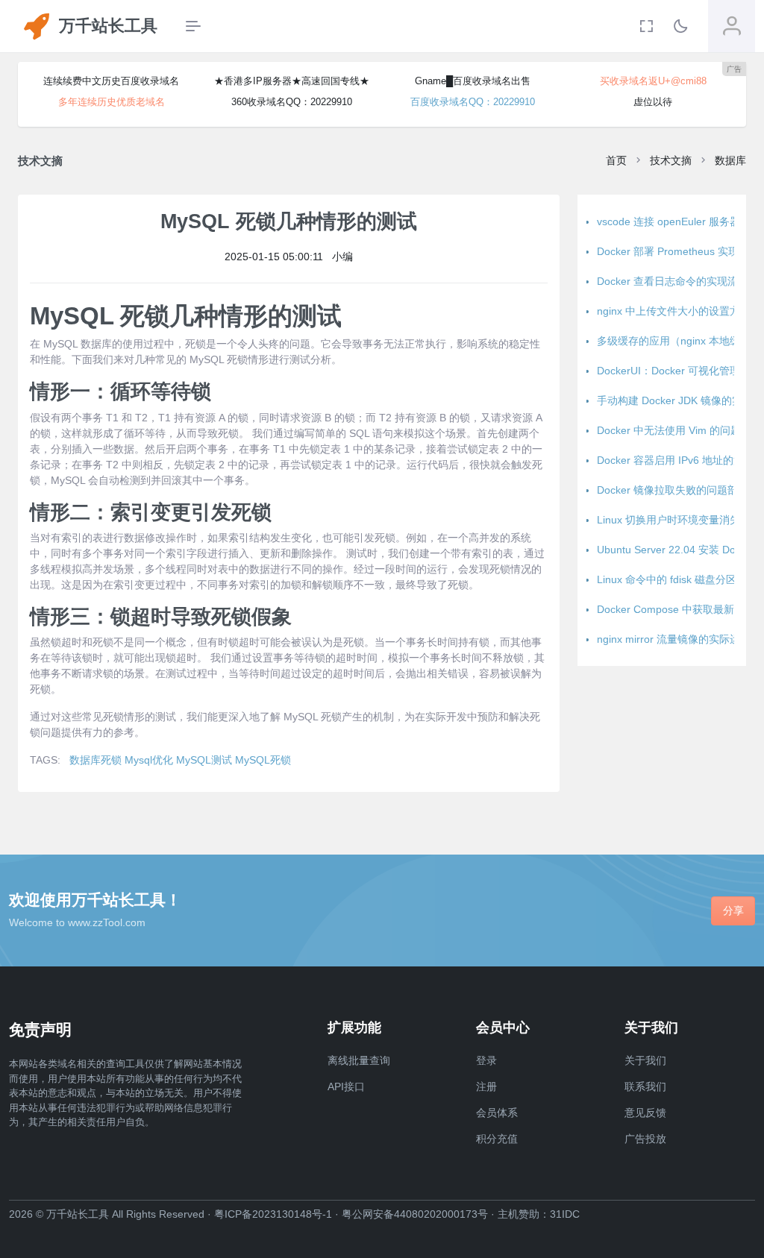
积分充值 (497, 1139)
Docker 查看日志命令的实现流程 (672, 281)
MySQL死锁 (263, 760)
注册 (486, 1086)
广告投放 (645, 1139)
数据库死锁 (95, 760)
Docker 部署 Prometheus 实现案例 (678, 251)
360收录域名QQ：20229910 (291, 101)
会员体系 (497, 1113)
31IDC (565, 1214)
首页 (616, 160)
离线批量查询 (359, 1060)
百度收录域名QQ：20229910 (472, 101)
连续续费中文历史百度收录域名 (111, 81)
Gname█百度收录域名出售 (472, 81)
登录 (486, 1060)
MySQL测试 (204, 760)
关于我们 (645, 1060)
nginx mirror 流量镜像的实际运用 (674, 639)
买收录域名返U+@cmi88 (653, 81)
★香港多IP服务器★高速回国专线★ (291, 81)
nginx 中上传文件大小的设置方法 (674, 311)
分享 (733, 910)
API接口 (346, 1086)
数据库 (730, 160)
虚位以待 (652, 101)
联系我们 (645, 1086)
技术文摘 (671, 160)
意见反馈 (645, 1113)
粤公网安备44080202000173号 (415, 1214)
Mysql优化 (149, 760)
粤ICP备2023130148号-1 (273, 1214)
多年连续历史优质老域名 (111, 101)
